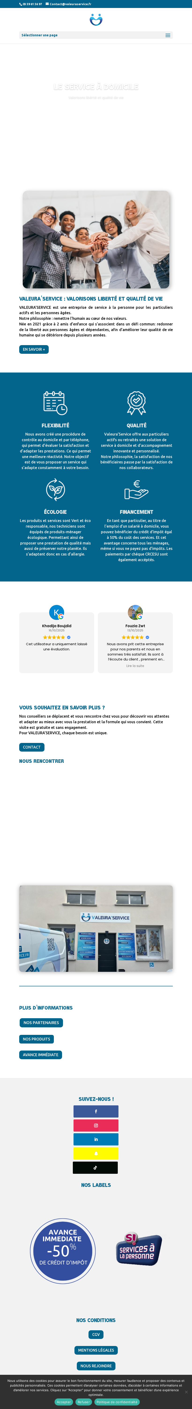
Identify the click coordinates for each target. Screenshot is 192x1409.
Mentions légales (96, 1350)
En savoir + (34, 349)
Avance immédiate (40, 1055)
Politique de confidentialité (117, 1402)
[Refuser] (186, 1392)
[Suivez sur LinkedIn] (96, 1139)
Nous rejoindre (96, 1366)
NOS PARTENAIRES (41, 1022)
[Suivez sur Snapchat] (96, 1153)
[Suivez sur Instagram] (96, 1125)
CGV (96, 1334)
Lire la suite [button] (135, 666)
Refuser (84, 1402)
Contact (32, 747)
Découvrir (96, 111)
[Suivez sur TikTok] (95, 1168)
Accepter (64, 1402)
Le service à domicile (96, 87)
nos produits (36, 1039)
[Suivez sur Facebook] (96, 1111)
